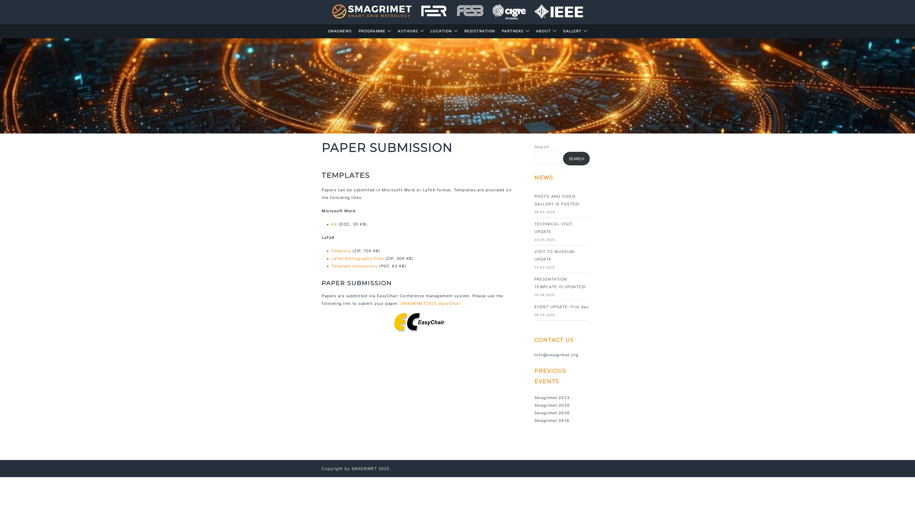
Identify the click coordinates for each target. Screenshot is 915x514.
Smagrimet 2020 (552, 405)
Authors (408, 31)
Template (341, 250)
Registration (479, 31)
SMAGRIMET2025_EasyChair (431, 303)
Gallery (572, 31)
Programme (372, 31)
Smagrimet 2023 (552, 397)
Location (441, 31)
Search (541, 146)
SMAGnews (340, 31)
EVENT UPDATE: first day (561, 306)
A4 (334, 224)
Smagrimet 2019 (551, 420)
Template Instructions (354, 266)
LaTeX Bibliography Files (357, 258)
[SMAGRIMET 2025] (457, 11)
